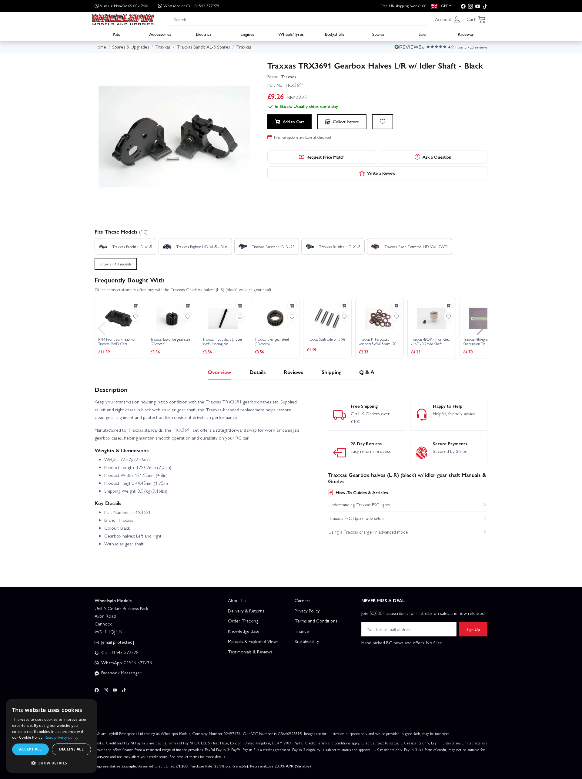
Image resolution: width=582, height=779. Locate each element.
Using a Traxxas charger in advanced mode (368, 532)
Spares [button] (378, 33)
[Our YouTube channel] (477, 5)
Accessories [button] (160, 33)
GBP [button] (444, 5)
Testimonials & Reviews (250, 651)
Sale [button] (422, 33)
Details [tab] (257, 372)
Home (100, 46)
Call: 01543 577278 (119, 652)
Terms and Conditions (316, 620)
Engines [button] (247, 33)
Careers (302, 600)
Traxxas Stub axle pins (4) (326, 339)
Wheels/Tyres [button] (291, 33)
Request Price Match (325, 157)
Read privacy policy (62, 737)
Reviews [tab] (293, 372)
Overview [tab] (219, 372)
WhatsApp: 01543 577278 (126, 662)
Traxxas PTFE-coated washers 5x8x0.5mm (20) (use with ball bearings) (378, 341)
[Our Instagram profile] (470, 5)
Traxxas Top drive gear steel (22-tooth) (170, 341)
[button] (447, 19)
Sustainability (307, 641)
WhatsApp (191, 5)
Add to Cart (293, 121)
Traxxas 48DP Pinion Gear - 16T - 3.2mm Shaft (431, 341)
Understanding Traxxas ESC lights (359, 504)
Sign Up (473, 629)
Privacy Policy (307, 610)
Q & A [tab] (366, 372)
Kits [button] (116, 33)
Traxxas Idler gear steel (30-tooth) (272, 341)
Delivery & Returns (246, 610)
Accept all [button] (30, 749)
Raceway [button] (466, 33)
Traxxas (288, 76)
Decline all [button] (71, 749)
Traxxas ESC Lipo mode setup (356, 518)
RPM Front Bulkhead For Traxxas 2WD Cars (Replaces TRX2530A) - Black (117, 341)
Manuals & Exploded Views (253, 641)
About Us (237, 600)
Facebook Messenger (121, 672)
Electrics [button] (204, 33)
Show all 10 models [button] (116, 264)
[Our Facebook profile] (463, 5)
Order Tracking (243, 620)
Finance (302, 631)
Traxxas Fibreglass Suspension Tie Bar (477, 341)
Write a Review (381, 173)
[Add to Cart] (135, 305)
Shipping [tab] (331, 372)
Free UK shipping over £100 (403, 5)
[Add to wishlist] (382, 121)
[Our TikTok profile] (485, 5)
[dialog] (51, 736)
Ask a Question (437, 157)
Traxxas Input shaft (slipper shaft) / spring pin (222, 341)
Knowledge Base (243, 631)
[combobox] (298, 19)
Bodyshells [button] (334, 33)
